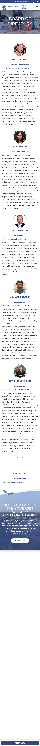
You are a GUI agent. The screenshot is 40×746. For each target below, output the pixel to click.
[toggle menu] (37, 7)
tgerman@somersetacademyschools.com (16, 68)
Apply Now (20, 743)
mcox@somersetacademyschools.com (15, 239)
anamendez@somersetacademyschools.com (17, 155)
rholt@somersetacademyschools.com (14, 482)
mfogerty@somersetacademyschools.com (16, 305)
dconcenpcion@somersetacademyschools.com (18, 389)
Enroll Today (20, 540)
